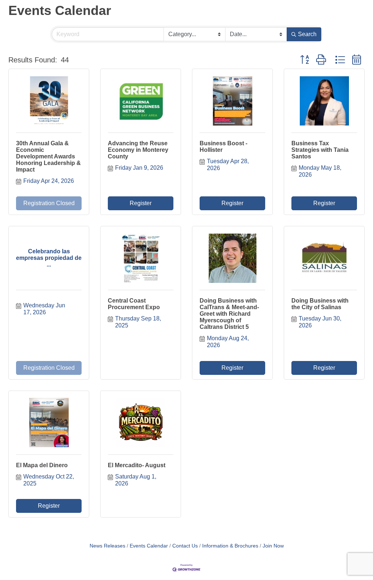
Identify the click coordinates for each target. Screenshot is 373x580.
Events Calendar (149, 546)
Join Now (273, 546)
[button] (305, 60)
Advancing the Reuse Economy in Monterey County (138, 150)
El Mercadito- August (136, 465)
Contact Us (185, 546)
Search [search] (307, 34)
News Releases (107, 546)
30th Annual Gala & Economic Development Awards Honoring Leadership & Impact (48, 156)
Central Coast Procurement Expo (134, 303)
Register (141, 203)
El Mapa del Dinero (42, 465)
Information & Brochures (230, 546)
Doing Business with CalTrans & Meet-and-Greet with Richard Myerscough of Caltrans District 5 (229, 313)
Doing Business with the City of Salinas (320, 303)
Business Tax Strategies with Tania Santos (320, 150)
